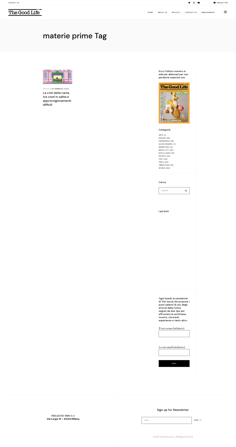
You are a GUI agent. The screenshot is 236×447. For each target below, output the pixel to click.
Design (162, 138)
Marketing (164, 147)
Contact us (13, 3)
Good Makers (165, 144)
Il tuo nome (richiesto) (171, 328)
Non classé (164, 153)
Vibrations (164, 165)
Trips (161, 162)
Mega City (164, 150)
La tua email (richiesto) (172, 347)
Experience (164, 141)
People (162, 156)
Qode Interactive (167, 436)
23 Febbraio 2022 (60, 89)
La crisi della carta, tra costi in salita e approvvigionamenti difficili (57, 99)
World (46, 89)
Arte (161, 135)
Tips (161, 159)
